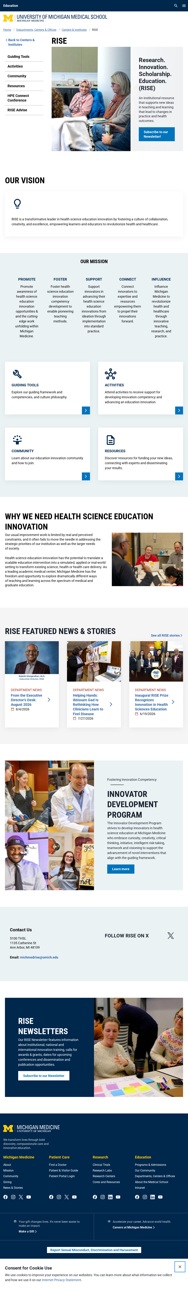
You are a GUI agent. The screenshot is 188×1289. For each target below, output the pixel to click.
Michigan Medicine (18, 1157)
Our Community (145, 1170)
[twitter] (21, 1197)
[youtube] (28, 1197)
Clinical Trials (101, 1165)
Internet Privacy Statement (61, 1280)
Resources (16, 86)
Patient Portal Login (62, 1176)
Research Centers (104, 1176)
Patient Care (59, 1157)
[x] (170, 935)
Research (100, 1157)
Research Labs (102, 1170)
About (7, 1165)
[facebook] (5, 1197)
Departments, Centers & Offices (155, 1176)
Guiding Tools (18, 56)
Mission (8, 1170)
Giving (7, 1182)
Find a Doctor (57, 1165)
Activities (15, 66)
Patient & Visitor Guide (63, 1170)
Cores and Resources (106, 1182)
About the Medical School (151, 1182)
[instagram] (13, 1197)
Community (17, 76)
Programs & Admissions (150, 1165)
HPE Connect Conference (18, 97)
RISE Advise (17, 110)
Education (143, 1157)
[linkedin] (110, 1197)
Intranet (140, 1187)
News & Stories (13, 1187)
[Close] (180, 1267)
